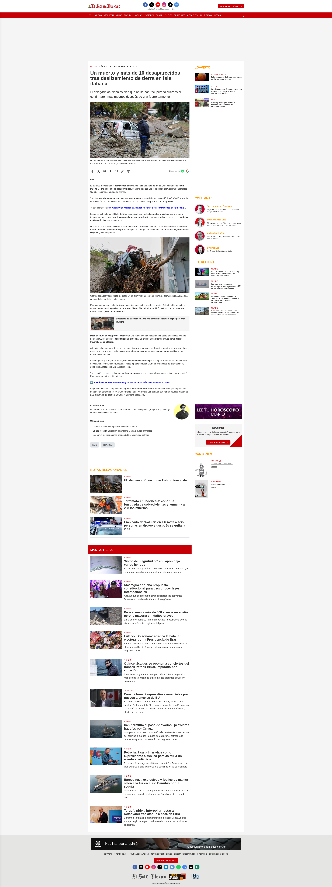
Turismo (208, 15)
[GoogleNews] (184, 867)
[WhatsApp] (104, 171)
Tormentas (108, 445)
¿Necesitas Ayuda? (166, 860)
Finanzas (128, 15)
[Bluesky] (176, 4)
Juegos (217, 15)
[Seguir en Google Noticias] (187, 171)
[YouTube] (157, 4)
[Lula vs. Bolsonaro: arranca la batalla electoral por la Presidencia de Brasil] (106, 643)
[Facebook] (145, 4)
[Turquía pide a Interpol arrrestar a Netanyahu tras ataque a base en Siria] (106, 818)
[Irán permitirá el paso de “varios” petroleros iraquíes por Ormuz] (106, 732)
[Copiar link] (122, 171)
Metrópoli (109, 15)
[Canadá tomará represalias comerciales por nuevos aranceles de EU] (106, 703)
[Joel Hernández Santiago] (200, 209)
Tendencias (179, 15)
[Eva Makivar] (200, 249)
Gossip (159, 15)
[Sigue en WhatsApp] (183, 171)
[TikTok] (170, 4)
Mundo (119, 15)
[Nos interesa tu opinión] (166, 844)
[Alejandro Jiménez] (200, 236)
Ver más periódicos (231, 6)
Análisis (138, 15)
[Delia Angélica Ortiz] (200, 222)
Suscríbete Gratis (218, 442)
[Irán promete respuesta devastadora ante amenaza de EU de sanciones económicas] (202, 284)
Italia (94, 445)
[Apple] (191, 867)
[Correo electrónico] (116, 171)
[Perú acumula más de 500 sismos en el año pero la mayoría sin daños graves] (106, 617)
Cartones (149, 15)
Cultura (168, 15)
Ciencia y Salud (194, 15)
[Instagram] (164, 4)
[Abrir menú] (90, 15)
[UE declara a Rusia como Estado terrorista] (106, 484)
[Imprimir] (129, 171)
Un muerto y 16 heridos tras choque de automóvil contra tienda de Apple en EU (147, 208)
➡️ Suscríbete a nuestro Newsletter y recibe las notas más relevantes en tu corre (129, 382)
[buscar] (242, 15)
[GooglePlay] (197, 867)
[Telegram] (110, 171)
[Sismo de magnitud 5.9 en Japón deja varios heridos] (106, 566)
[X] (151, 4)
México (98, 15)
